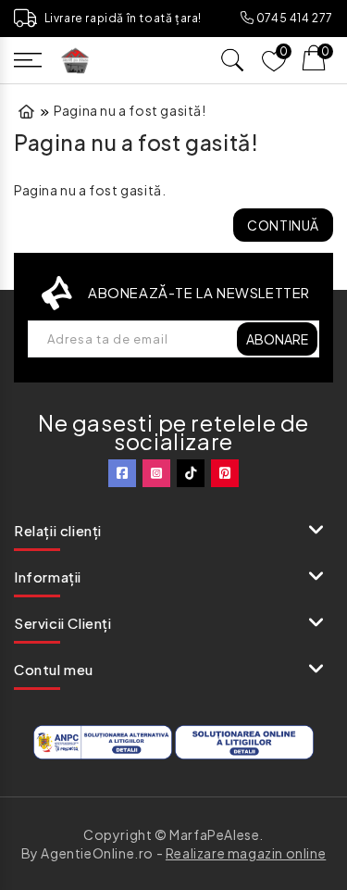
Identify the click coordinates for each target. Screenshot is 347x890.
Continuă (283, 225)
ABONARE (277, 339)
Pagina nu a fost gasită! (129, 110)
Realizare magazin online (246, 853)
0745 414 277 (293, 18)
